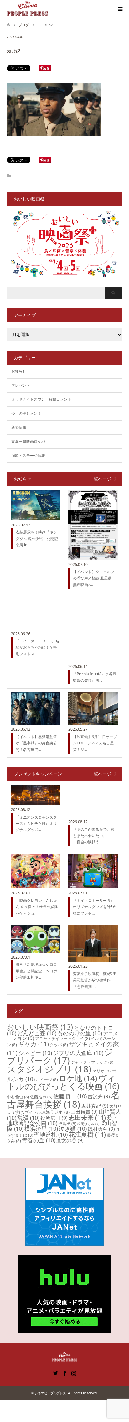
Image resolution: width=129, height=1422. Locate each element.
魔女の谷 (70, 1140)
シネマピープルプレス (50, 1393)
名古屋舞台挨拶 (63, 1099)
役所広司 (54, 1118)
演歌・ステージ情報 (28, 455)
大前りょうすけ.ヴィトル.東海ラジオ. (64, 1109)
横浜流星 (41, 1128)
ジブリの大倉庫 (78, 1053)
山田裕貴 (84, 1111)
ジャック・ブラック (92, 1062)
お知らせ (18, 371)
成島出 (67, 1123)
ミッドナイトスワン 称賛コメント (41, 399)
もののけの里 (79, 1033)
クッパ (59, 1044)
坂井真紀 (94, 1105)
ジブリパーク (60, 1056)
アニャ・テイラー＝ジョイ (62, 1038)
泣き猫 (73, 1128)
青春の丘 (38, 1140)
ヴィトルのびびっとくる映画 (63, 1082)
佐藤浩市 (41, 1097)
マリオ (101, 1071)
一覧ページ (100, 479)
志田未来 (87, 1117)
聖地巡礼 (51, 1134)
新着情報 (18, 427)
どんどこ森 (36, 1033)
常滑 (28, 1117)
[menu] (119, 9)
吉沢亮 (99, 1096)
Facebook (64, 1372)
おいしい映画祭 (40, 1027)
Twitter (55, 1372)
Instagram (73, 1372)
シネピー (35, 1053)
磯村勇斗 (101, 1128)
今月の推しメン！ (26, 413)
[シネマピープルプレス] (27, 9)
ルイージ (47, 1079)
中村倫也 (18, 1097)
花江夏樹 (87, 1134)
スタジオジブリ (49, 1069)
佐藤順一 (70, 1096)
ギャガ (33, 1044)
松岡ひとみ (88, 1124)
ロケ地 (78, 1078)
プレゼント (20, 385)
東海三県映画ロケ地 (28, 441)
